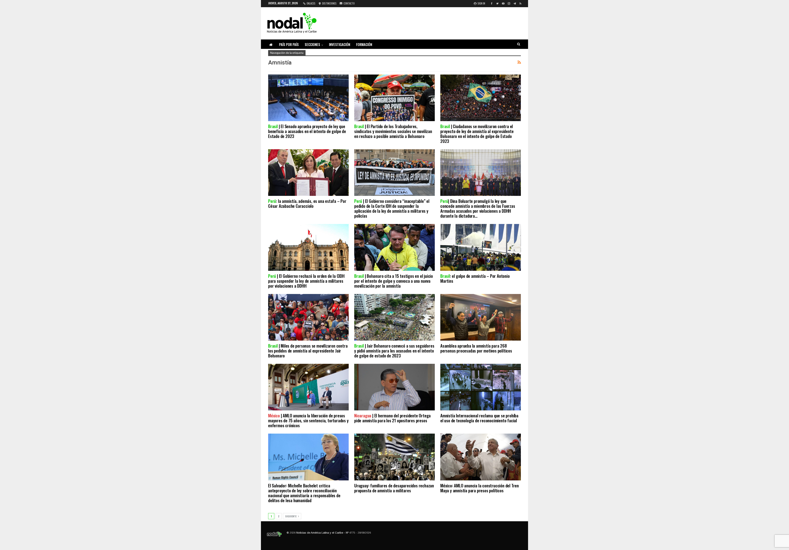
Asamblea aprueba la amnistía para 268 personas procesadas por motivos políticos (476, 348)
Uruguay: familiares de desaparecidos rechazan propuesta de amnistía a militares (394, 488)
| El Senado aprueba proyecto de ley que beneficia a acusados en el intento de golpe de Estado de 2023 (307, 131)
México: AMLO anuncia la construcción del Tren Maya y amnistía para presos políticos (479, 488)
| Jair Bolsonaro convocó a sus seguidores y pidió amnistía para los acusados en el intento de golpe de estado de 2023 (394, 350)
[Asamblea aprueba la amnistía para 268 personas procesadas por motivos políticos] (480, 317)
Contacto (349, 3)
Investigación (339, 44)
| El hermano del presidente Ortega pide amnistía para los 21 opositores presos (392, 418)
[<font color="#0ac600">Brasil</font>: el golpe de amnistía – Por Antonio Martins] (480, 247)
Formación (364, 44)
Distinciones (329, 3)
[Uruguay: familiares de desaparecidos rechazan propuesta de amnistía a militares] (394, 457)
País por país (289, 44)
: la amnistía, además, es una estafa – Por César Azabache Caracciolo (307, 203)
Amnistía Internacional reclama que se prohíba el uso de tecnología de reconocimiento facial (479, 418)
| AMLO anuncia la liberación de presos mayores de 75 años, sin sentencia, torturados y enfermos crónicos (308, 420)
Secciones (312, 44)
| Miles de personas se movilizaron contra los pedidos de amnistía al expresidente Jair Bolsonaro (307, 350)
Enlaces (311, 3)
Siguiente (291, 516)
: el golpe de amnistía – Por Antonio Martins (475, 278)
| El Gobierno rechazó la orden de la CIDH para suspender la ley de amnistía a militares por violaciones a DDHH (306, 281)
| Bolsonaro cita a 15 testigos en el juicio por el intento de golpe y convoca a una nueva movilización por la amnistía (393, 281)
